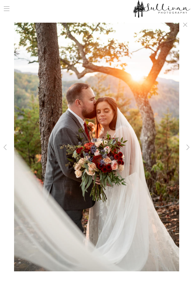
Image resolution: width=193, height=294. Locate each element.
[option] (96, 153)
